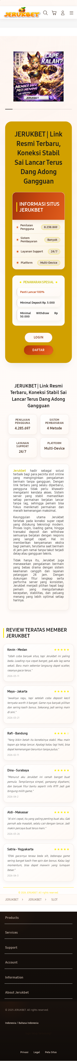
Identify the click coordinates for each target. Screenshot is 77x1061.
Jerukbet (19, 471)
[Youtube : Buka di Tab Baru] (51, 1043)
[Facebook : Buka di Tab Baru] (25, 1043)
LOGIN (38, 337)
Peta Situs (51, 1052)
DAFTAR (38, 350)
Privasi (24, 1052)
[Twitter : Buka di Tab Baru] (34, 1043)
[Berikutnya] (73, 76)
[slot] (12, 12)
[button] (54, 13)
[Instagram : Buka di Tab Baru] (42, 1043)
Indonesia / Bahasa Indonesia (21, 1023)
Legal (37, 1052)
